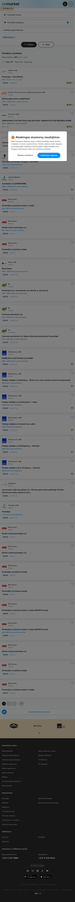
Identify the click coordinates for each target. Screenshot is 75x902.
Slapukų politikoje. (44, 149)
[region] (37, 146)
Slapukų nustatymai (25, 155)
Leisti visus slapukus (48, 155)
